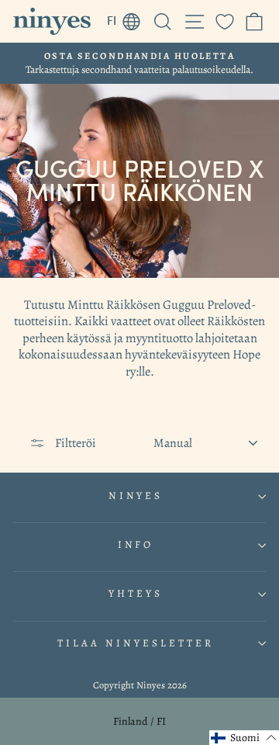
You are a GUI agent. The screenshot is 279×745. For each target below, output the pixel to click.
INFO (136, 545)
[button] (244, 737)
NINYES (136, 496)
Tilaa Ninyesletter (135, 643)
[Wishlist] (225, 21)
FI (128, 18)
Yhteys (135, 594)
